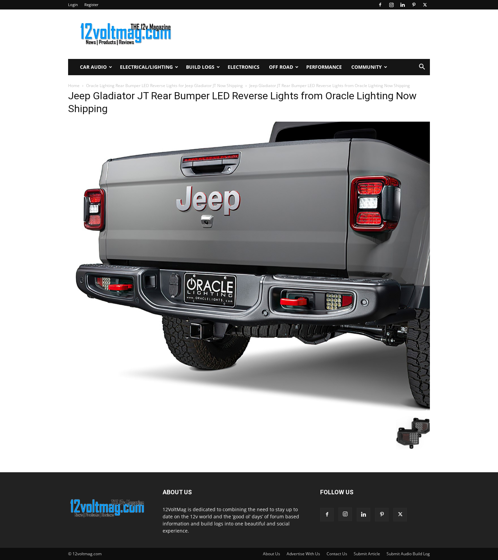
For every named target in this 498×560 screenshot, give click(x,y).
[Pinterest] (414, 4)
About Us (271, 554)
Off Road (281, 67)
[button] (422, 67)
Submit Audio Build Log (408, 554)
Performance (324, 67)
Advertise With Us (303, 554)
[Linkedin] (402, 4)
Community (366, 67)
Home (74, 85)
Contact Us (337, 554)
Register (91, 4)
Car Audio (93, 67)
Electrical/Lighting (146, 67)
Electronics (244, 67)
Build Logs (200, 67)
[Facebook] (380, 4)
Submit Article (367, 554)
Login (73, 4)
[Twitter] (425, 4)
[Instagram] (391, 4)
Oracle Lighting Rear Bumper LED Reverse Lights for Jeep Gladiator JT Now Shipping (164, 85)
